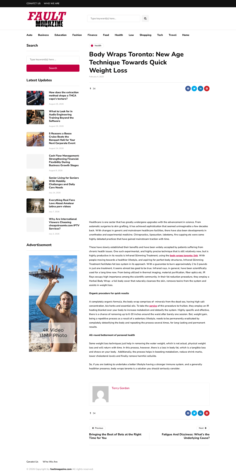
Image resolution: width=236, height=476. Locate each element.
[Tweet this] (194, 88)
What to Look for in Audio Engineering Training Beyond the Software (61, 116)
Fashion (77, 35)
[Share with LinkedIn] (200, 88)
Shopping (145, 35)
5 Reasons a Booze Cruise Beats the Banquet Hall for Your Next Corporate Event (62, 138)
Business (43, 35)
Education (61, 35)
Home (185, 35)
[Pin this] (207, 88)
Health (119, 35)
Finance (92, 35)
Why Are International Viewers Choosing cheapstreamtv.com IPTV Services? (64, 223)
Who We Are (51, 3)
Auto (29, 35)
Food (106, 35)
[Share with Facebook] (188, 88)
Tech (160, 35)
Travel (172, 35)
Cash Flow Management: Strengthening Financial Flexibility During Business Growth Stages (64, 160)
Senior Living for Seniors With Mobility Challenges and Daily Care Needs (64, 182)
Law (131, 35)
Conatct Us (33, 3)
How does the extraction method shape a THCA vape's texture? (64, 96)
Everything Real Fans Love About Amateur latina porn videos (62, 203)
